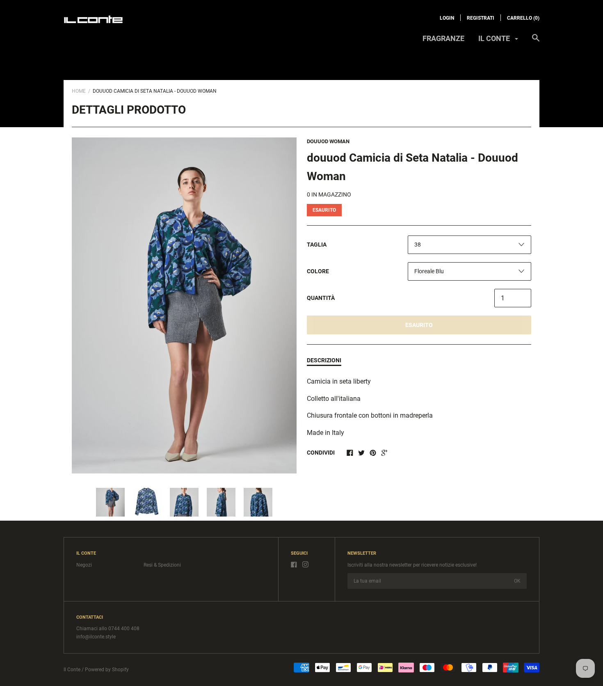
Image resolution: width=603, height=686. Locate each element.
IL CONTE (495, 38)
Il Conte (72, 669)
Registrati (480, 18)
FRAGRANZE (443, 38)
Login (447, 18)
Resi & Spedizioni (162, 565)
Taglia (317, 244)
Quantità (321, 298)
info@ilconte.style (96, 637)
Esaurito (419, 325)
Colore (318, 271)
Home (79, 91)
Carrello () (523, 18)
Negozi (84, 565)
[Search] (535, 41)
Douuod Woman (328, 141)
